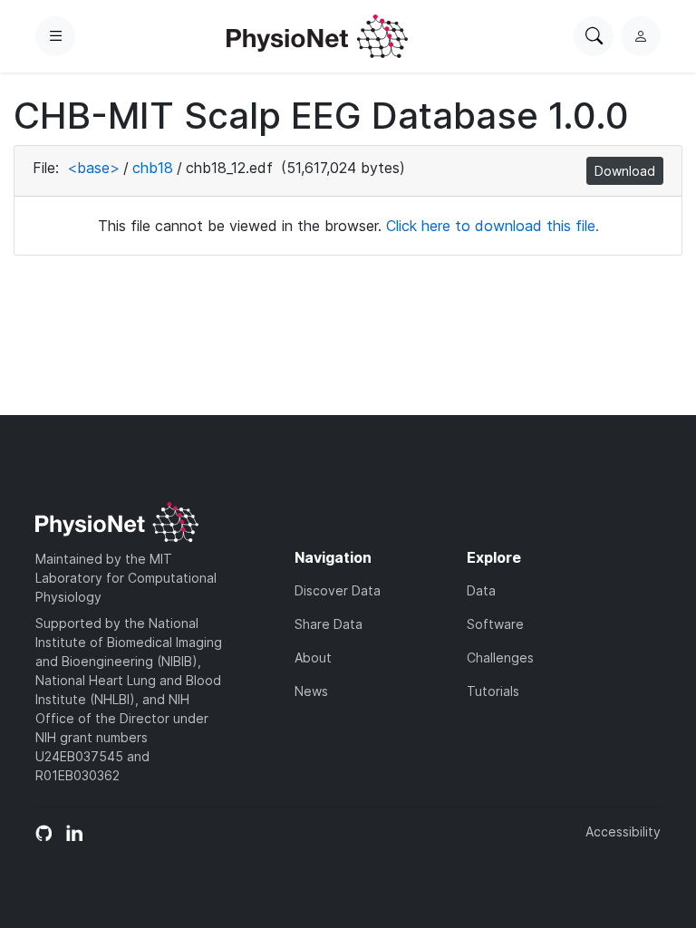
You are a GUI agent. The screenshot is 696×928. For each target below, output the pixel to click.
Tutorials (493, 691)
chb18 (152, 168)
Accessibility (623, 831)
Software (495, 624)
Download (624, 171)
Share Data (328, 624)
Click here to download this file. (492, 226)
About (313, 657)
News (311, 691)
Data (481, 590)
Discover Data (338, 590)
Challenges (500, 657)
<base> (93, 168)
